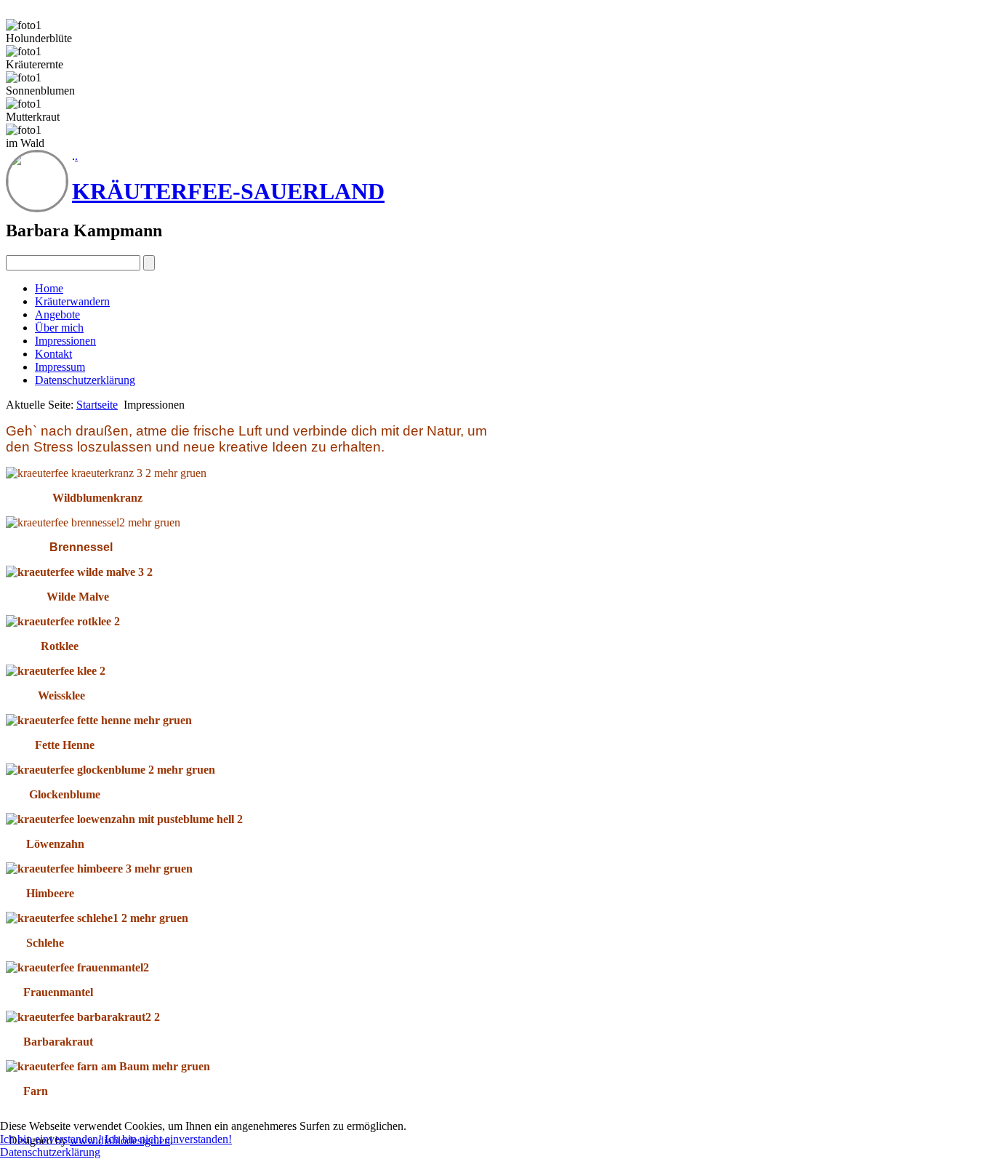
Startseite (97, 404)
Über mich (59, 327)
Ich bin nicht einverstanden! (168, 1139)
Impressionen (65, 340)
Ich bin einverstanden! (51, 1139)
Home (49, 288)
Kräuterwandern (72, 301)
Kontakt (53, 354)
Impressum (60, 367)
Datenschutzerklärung (85, 380)
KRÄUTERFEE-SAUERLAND (228, 191)
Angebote (57, 314)
